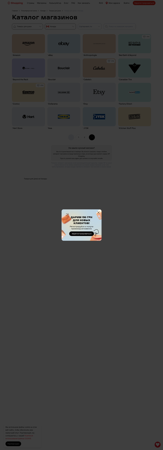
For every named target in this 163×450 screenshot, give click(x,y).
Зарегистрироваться (82, 233)
